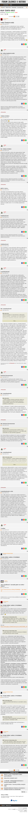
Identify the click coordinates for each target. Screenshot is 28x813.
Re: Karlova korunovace (8, 423)
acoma (5, 580)
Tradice (3, 528)
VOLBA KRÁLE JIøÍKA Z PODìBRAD (10, 557)
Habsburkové (4, 216)
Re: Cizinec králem (6, 149)
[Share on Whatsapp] (26, 44)
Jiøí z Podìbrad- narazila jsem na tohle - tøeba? (13, 585)
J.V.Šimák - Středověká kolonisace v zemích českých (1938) (13, 781)
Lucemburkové (5, 272)
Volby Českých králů (7, 11)
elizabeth (8, 12)
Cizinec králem (5, 116)
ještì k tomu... (4, 188)
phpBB (14, 809)
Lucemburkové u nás (7, 491)
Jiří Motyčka (5, 18)
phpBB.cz (25, 810)
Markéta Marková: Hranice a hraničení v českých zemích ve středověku (14, 788)
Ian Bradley (25, 807)
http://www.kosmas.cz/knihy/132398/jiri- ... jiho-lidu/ (13, 589)
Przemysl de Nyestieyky (8, 553)
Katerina (12, 12)
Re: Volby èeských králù (8, 53)
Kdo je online (4, 794)
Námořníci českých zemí (10, 778)
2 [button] (15, 16)
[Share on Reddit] (24, 44)
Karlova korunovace (7, 375)
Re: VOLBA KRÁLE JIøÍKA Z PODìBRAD (11, 605)
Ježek (16, 12)
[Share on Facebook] (22, 44)
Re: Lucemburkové (6, 308)
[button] (18, 16)
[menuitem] (5, 5)
